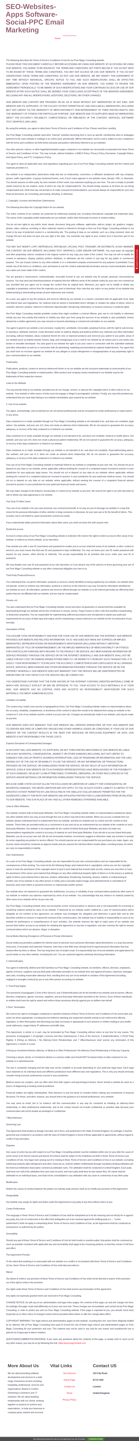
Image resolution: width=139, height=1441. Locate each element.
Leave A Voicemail (137, 258)
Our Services (90, 4)
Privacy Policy (69, 1400)
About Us (103, 4)
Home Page (69, 1380)
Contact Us (123, 4)
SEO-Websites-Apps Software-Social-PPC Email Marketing (35, 18)
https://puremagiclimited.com (72, 1343)
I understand (96, 1439)
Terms (69, 1393)
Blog (113, 4)
